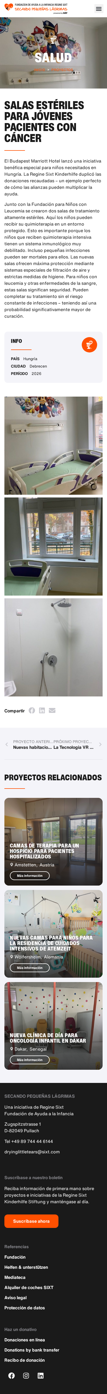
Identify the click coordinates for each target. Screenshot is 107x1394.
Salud (53, 57)
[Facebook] (11, 1376)
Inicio (39, 69)
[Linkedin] (40, 1376)
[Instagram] (26, 1376)
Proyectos (62, 69)
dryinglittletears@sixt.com (32, 1151)
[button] (98, 8)
